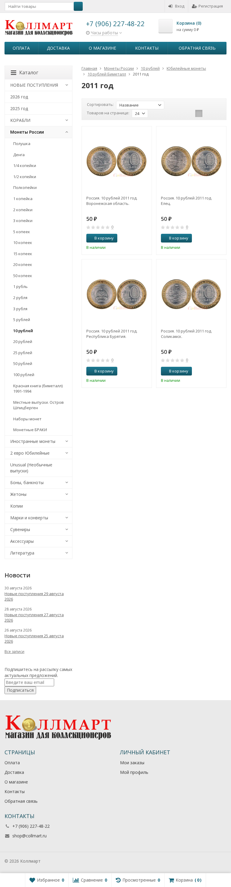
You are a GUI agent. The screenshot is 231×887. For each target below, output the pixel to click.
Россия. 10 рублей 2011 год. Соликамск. (186, 333)
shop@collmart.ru (29, 836)
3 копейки (22, 220)
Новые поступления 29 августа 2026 (34, 596)
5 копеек (21, 231)
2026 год (19, 97)
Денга (19, 154)
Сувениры (20, 529)
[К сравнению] (136, 238)
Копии (16, 506)
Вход (179, 6)
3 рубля (20, 308)
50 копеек (22, 275)
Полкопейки (25, 187)
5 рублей (21, 319)
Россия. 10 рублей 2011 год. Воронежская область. (111, 200)
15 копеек (22, 253)
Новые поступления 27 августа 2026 (34, 617)
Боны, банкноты (27, 482)
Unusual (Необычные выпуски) (31, 468)
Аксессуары (22, 541)
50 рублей (22, 363)
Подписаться (20, 690)
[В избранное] (145, 238)
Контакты (147, 48)
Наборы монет (27, 419)
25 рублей (22, 352)
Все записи (14, 651)
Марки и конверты (29, 518)
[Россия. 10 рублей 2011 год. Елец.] (191, 161)
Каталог (28, 72)
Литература (22, 553)
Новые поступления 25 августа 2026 (34, 638)
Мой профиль (134, 772)
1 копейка (22, 198)
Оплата (21, 48)
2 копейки (22, 209)
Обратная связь (197, 48)
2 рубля (20, 297)
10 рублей (23, 330)
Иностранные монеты (32, 441)
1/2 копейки (24, 176)
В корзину (104, 238)
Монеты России (27, 132)
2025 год (19, 108)
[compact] (217, 113)
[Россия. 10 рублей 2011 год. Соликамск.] (191, 294)
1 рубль (20, 286)
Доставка (58, 48)
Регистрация (211, 6)
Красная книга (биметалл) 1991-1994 (38, 388)
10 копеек (22, 242)
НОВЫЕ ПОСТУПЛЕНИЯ (34, 85)
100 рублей (23, 374)
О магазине (102, 48)
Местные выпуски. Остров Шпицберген (38, 405)
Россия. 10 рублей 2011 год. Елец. (186, 200)
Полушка (21, 143)
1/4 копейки (24, 165)
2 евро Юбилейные (30, 453)
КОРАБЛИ (20, 120)
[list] (208, 113)
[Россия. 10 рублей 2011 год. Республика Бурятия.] (116, 294)
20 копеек (22, 264)
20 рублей (22, 341)
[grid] (198, 113)
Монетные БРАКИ (30, 429)
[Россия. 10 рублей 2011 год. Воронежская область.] (116, 161)
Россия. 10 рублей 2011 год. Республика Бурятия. (111, 333)
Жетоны (18, 494)
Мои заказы (132, 762)
